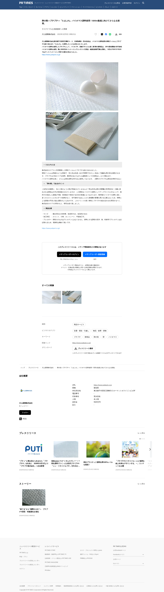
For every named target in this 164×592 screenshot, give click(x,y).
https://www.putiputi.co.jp (103, 385)
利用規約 (58, 586)
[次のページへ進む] (151, 449)
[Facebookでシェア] (106, 34)
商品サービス (79, 324)
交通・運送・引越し (81, 331)
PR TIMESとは (24, 553)
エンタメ (54, 7)
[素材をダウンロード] (116, 34)
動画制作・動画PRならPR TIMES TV (55, 554)
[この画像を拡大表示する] (51, 297)
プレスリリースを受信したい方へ (30, 561)
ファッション (76, 7)
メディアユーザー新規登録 (95, 254)
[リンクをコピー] (120, 34)
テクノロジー (29, 7)
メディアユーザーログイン (69, 254)
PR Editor (47, 570)
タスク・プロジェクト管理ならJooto (91, 550)
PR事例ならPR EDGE (86, 558)
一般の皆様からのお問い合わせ (114, 586)
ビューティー (64, 7)
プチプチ (77, 337)
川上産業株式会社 (48, 367)
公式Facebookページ (119, 550)
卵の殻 (96, 337)
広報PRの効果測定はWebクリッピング (56, 566)
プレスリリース (33, 367)
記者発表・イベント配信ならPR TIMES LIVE (58, 558)
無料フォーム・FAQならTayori (89, 554)
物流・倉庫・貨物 (99, 331)
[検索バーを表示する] (143, 2)
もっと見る (141, 433)
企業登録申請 (127, 3)
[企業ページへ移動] (26, 391)
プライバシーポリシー (34, 586)
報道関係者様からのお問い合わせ (74, 586)
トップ (23, 367)
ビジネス (99, 7)
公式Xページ (117, 559)
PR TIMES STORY (50, 550)
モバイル (39, 7)
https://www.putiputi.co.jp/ (51, 54)
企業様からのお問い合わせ (94, 586)
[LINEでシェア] (110, 34)
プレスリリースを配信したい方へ (30, 565)
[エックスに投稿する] (102, 34)
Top (20, 7)
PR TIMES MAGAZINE (51, 562)
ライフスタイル (88, 7)
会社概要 (22, 586)
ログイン (137, 3)
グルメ (107, 7)
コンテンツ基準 (48, 586)
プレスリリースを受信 (112, 3)
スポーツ (114, 7)
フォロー (25, 412)
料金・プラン (24, 557)
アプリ (46, 7)
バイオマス (112, 337)
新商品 (87, 337)
